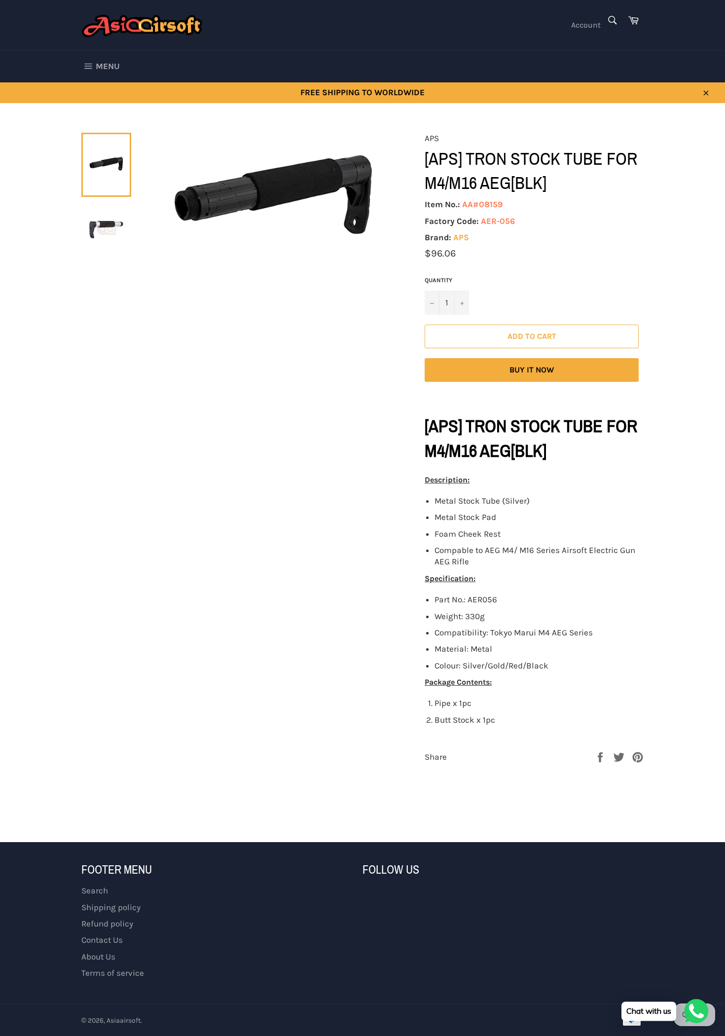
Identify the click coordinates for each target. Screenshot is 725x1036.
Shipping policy (111, 907)
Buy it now (531, 369)
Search (94, 890)
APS (461, 237)
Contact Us (102, 940)
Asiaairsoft (124, 1020)
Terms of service (112, 973)
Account (586, 25)
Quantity (438, 280)
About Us (98, 957)
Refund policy (107, 923)
